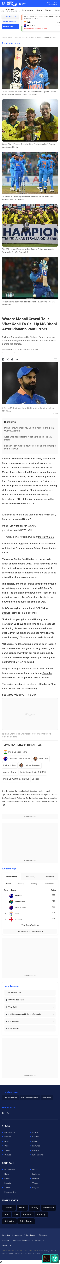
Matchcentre (10, 1192)
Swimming (9, 1221)
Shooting (41, 1214)
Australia (18, 896)
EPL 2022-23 (38, 1169)
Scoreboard (27, 10)
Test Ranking (11, 876)
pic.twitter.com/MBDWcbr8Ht (17, 530)
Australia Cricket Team (19, 758)
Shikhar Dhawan (32, 765)
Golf (6, 1214)
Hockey (34, 1207)
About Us (18, 1235)
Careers (38, 1240)
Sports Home (7, 37)
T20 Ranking (48, 876)
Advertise (6, 1235)
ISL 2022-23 (9, 1169)
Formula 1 (9, 1207)
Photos (48, 10)
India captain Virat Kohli (25, 485)
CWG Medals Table (16, 1000)
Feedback (30, 1235)
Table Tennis (26, 1221)
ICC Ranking (37, 1155)
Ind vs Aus (9, 10)
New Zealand (20, 908)
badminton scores (18, 794)
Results (35, 1137)
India (17, 913)
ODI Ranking (30, 876)
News (39, 10)
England (18, 919)
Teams (7, 1150)
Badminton (48, 1207)
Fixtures (7, 1137)
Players (35, 1150)
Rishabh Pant (9, 765)
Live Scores (9, 1132)
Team (8, 883)
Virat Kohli (43, 758)
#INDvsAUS (30, 525)
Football (26, 791)
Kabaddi (27, 1214)
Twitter (32, 798)
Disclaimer (43, 1235)
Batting (21, 883)
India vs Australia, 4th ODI (16, 779)
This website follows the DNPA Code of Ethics (21, 1250)
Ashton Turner (10, 772)
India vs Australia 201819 (24, 37)
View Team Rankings (30, 925)
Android (51, 801)
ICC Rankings (13, 1021)
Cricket (35, 779)
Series (35, 1132)
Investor (5, 1240)
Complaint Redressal (21, 1240)
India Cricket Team (17, 752)
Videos (7, 1146)
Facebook (9, 798)
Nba (16, 1214)
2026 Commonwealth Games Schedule (24, 1014)
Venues (7, 1155)
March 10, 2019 (46, 536)
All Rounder (49, 883)
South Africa (20, 902)
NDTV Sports (44, 794)
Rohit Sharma (13, 1028)
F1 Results (31, 794)
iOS (3, 805)
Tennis (22, 1207)
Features (36, 1146)
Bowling (34, 883)
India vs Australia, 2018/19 (33, 772)
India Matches (10, 22)
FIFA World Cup (14, 993)
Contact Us (6, 1245)
